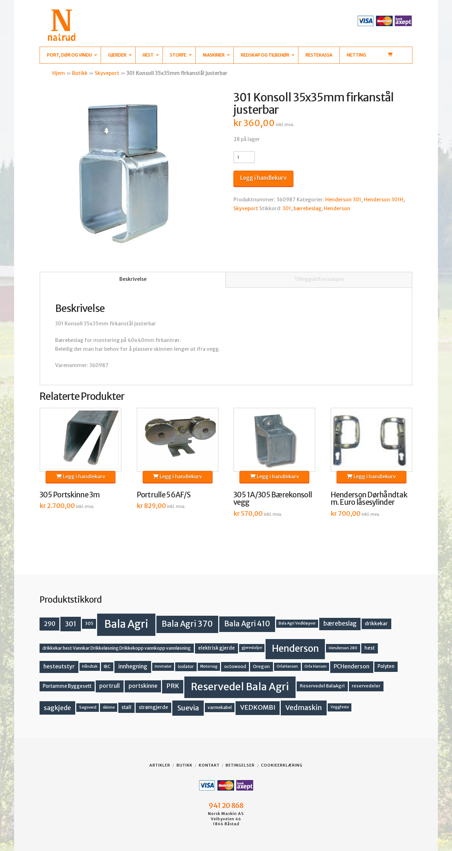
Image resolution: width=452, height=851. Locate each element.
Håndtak (89, 666)
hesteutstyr (59, 666)
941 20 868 (225, 805)
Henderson (337, 208)
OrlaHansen (287, 666)
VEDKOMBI (257, 707)
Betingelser (240, 765)
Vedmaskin (303, 707)
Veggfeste (340, 707)
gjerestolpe (252, 647)
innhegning (132, 666)
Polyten (385, 666)
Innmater (163, 666)
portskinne (143, 685)
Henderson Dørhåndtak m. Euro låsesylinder (369, 498)
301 (286, 208)
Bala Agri (126, 624)
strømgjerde (153, 707)
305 (89, 623)
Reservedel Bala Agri (240, 686)
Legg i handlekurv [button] (83, 476)
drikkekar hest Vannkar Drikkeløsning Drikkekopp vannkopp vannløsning (116, 648)
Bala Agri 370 (187, 624)
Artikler (159, 765)
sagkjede (57, 708)
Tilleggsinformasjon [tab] (319, 279)
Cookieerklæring (282, 765)
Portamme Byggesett (67, 686)
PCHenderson (351, 666)
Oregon (261, 666)
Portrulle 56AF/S (163, 495)
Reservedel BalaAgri (322, 686)
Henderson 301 (343, 199)
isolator (186, 666)
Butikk (80, 73)
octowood (235, 666)
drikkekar (376, 623)
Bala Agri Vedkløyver (297, 623)
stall (126, 707)
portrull (109, 685)
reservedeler (366, 686)
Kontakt (209, 765)
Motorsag (209, 666)
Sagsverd (87, 707)
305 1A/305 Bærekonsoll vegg (272, 498)
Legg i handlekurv (263, 177)
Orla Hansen (315, 666)
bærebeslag (307, 208)
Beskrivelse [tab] (133, 279)
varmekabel (220, 707)
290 (49, 624)
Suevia (188, 707)
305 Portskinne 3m (70, 495)
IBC (107, 666)
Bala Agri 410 (247, 623)
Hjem (58, 73)
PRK (172, 686)
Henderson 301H (383, 199)
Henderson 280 (343, 647)
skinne (109, 707)
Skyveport (107, 73)
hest (369, 648)
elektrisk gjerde (216, 648)
